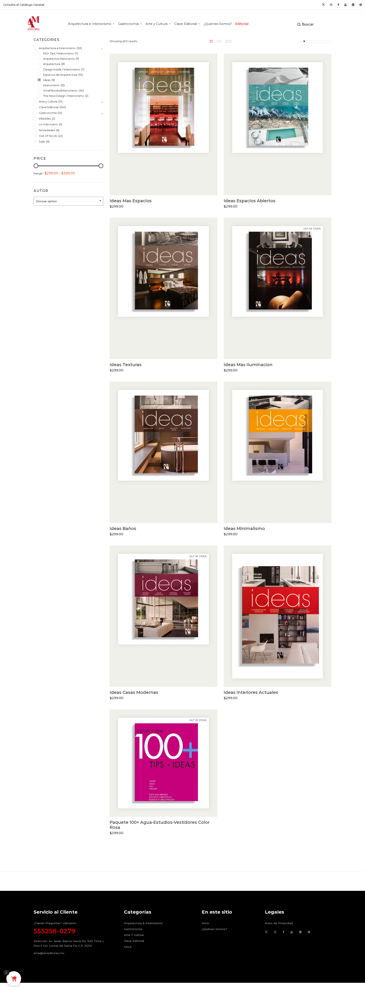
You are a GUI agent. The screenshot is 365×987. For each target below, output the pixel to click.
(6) (57, 130)
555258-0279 (54, 931)
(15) (63, 85)
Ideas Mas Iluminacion (248, 364)
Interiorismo (51, 85)
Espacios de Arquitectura (60, 74)
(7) (76, 53)
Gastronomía (48, 113)
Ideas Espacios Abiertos (249, 200)
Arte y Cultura (48, 101)
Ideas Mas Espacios (131, 200)
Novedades (47, 130)
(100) (63, 107)
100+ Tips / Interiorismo (58, 53)
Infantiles (45, 118)
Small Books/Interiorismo (60, 90)
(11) (77, 58)
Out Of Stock (48, 136)
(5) (60, 124)
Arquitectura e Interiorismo (57, 48)
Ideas (46, 80)
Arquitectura (51, 64)
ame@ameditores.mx (49, 953)
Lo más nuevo (48, 124)
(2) (86, 95)
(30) (81, 90)
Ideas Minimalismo (244, 528)
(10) (80, 74)
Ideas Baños (123, 528)
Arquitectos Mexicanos (59, 58)
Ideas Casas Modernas (134, 692)
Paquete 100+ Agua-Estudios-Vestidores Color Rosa (160, 825)
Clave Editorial (49, 107)
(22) (60, 136)
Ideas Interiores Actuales (251, 692)
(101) (79, 48)
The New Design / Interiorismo (63, 95)
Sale (42, 141)
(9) (53, 80)
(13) (60, 101)
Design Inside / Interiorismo (61, 69)
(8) (63, 64)
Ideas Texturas (126, 364)
